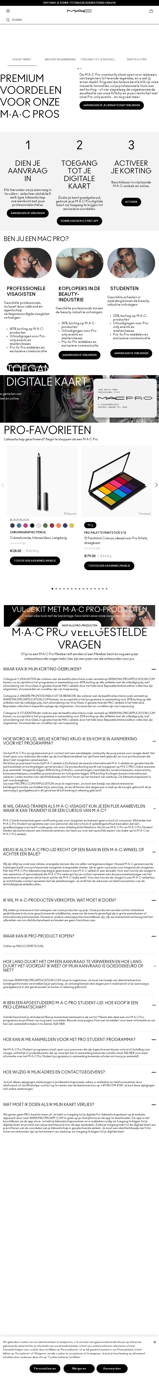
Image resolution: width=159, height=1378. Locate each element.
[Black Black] (32, 525)
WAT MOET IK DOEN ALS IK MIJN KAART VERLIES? (48, 1105)
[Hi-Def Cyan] (19, 525)
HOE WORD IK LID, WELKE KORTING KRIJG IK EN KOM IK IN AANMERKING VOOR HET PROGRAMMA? (70, 741)
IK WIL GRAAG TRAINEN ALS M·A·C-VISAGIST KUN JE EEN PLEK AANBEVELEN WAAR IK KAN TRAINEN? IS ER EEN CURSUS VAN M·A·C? (74, 809)
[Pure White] (38, 525)
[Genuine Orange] (58, 525)
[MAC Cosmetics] (79, 11)
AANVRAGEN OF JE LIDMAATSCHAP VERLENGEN (111, 105)
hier (131, 1053)
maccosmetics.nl (30, 946)
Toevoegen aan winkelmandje (35, 561)
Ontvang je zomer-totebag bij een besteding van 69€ (79, 3)
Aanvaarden (112, 1368)
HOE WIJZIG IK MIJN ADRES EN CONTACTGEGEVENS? (54, 1072)
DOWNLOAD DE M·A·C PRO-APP (79, 221)
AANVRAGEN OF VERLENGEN (28, 213)
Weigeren (79, 1368)
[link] (28, 180)
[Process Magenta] (25, 525)
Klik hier (59, 1024)
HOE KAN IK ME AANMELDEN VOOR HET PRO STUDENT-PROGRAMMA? (69, 1040)
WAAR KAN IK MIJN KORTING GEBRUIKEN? (42, 669)
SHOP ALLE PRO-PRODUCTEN (79, 625)
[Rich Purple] (12, 525)
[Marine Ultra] (65, 525)
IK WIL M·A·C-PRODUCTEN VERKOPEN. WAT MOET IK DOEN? (59, 900)
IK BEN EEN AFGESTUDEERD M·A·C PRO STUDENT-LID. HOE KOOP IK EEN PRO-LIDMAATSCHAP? (70, 1005)
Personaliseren (45, 1368)
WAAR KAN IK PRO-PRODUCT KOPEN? (38, 936)
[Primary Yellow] (71, 525)
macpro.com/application (34, 783)
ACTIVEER (131, 202)
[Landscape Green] (45, 525)
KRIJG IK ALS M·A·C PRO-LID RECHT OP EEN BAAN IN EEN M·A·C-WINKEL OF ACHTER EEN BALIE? (73, 852)
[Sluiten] (154, 1342)
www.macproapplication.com (131, 679)
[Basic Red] (51, 525)
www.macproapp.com (46, 1118)
